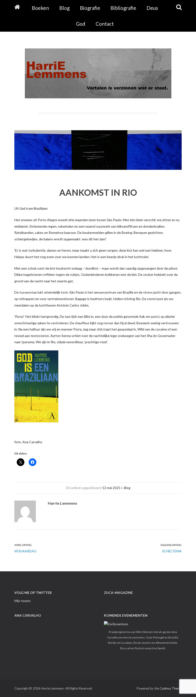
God (80, 24)
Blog (64, 8)
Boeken (40, 8)
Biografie (90, 8)
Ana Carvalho (27, 615)
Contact (105, 24)
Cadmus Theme (171, 688)
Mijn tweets (22, 601)
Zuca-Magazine (118, 593)
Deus (152, 8)
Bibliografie (123, 8)
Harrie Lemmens (62, 503)
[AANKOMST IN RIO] (98, 153)
